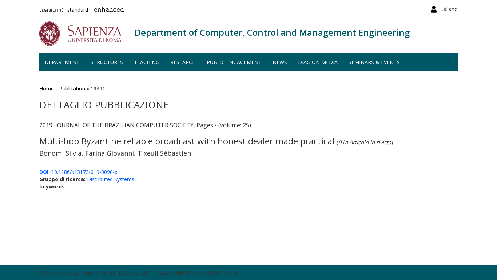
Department (62, 62)
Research (183, 62)
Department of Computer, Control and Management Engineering (272, 32)
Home (46, 88)
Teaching (146, 62)
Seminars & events (374, 62)
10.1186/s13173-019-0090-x (78, 171)
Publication (72, 88)
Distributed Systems (110, 179)
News (280, 62)
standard (77, 9)
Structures (107, 62)
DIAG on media (318, 62)
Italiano (449, 8)
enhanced (109, 10)
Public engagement (234, 62)
